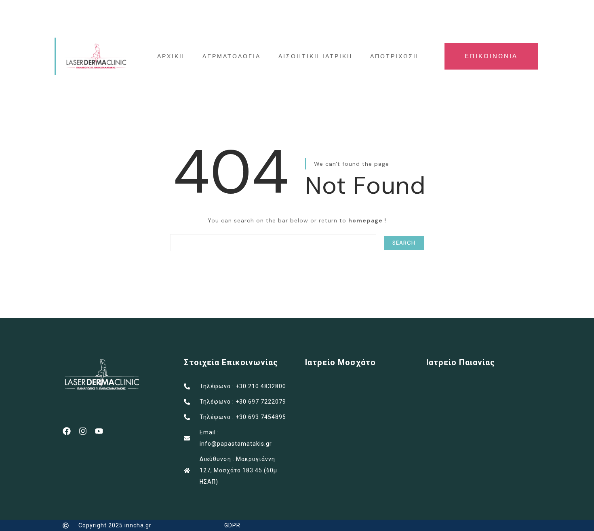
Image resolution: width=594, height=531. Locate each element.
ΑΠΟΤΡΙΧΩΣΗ (394, 56)
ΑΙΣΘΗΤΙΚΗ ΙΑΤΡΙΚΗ (315, 56)
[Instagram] (83, 431)
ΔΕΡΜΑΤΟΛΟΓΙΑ (231, 56)
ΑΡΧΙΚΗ (171, 56)
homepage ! (367, 220)
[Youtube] (99, 431)
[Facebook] (67, 431)
